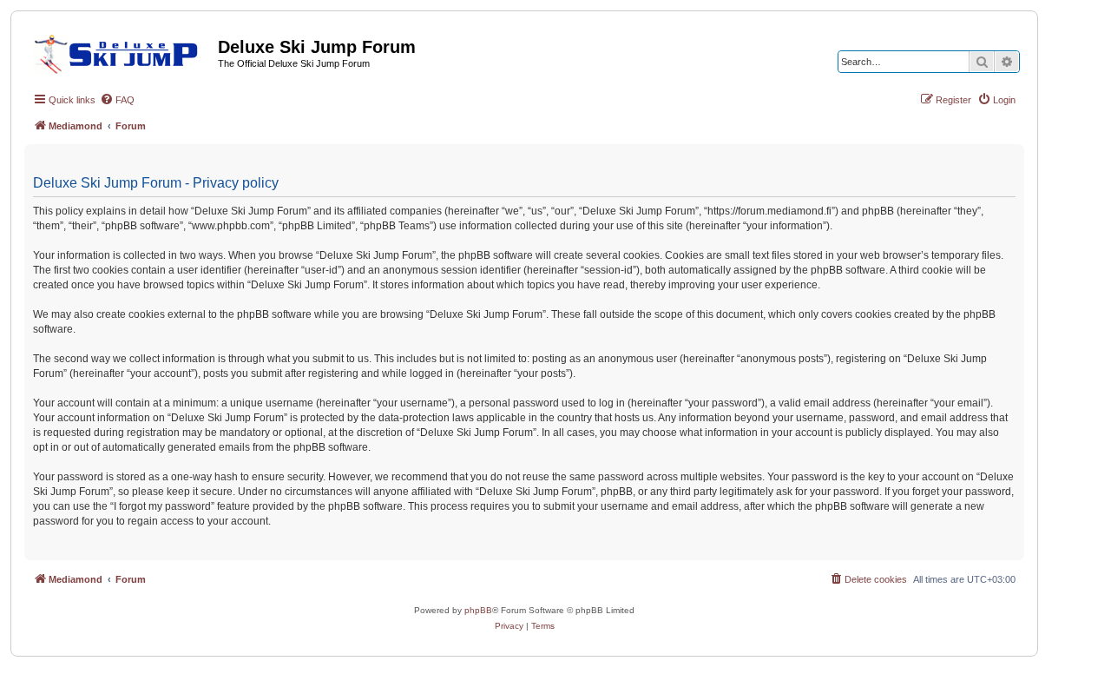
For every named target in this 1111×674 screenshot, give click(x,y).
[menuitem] (117, 99)
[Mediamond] (121, 51)
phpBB (478, 610)
